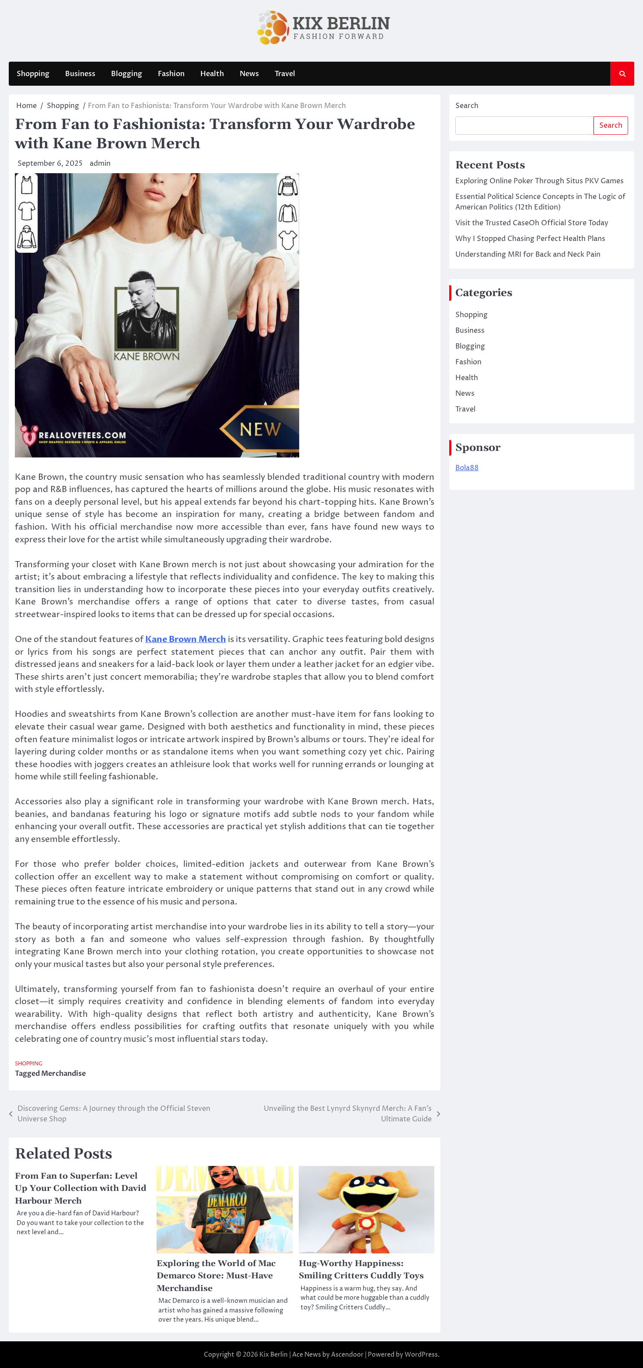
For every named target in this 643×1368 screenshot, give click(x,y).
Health (212, 74)
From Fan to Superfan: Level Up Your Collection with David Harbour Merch (81, 1189)
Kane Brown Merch (185, 639)
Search (467, 106)
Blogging (126, 74)
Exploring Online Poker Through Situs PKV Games (539, 181)
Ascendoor (347, 1355)
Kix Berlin (273, 1355)
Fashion (171, 74)
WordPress (421, 1355)
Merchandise (63, 1073)
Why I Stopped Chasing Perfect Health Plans (530, 239)
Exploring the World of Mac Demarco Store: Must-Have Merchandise (216, 1276)
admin (100, 163)
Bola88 (467, 468)
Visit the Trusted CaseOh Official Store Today (531, 223)
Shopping (33, 74)
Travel (285, 74)
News (249, 74)
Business (80, 74)
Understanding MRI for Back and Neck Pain (528, 254)
